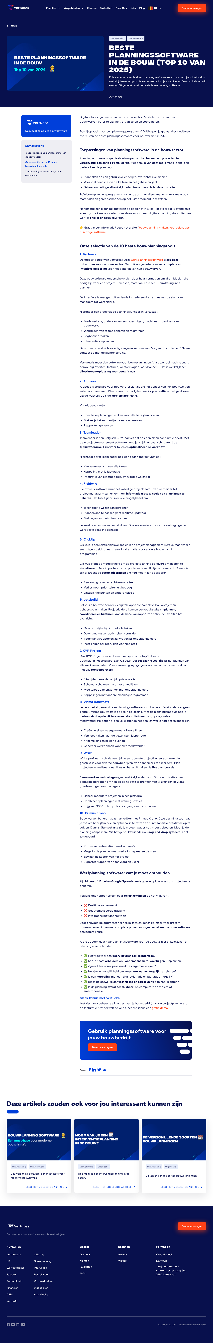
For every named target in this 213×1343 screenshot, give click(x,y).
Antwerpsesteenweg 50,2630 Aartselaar (171, 1272)
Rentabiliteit (14, 1281)
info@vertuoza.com (167, 1266)
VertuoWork (14, 1254)
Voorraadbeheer (44, 1281)
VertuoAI (12, 1301)
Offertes (39, 1254)
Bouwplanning (43, 1261)
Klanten (84, 1260)
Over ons (85, 1254)
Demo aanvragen (192, 8)
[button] (53, 8)
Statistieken (41, 1287)
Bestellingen (41, 1274)
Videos (122, 1260)
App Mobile (41, 1294)
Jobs (83, 1273)
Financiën (12, 1287)
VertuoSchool (164, 1254)
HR (8, 1261)
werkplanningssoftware (146, 260)
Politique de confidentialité (192, 1324)
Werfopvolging (15, 1267)
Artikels (122, 1254)
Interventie (40, 1267)
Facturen (12, 1274)
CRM (9, 1294)
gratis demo (160, 1008)
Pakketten (86, 1266)
